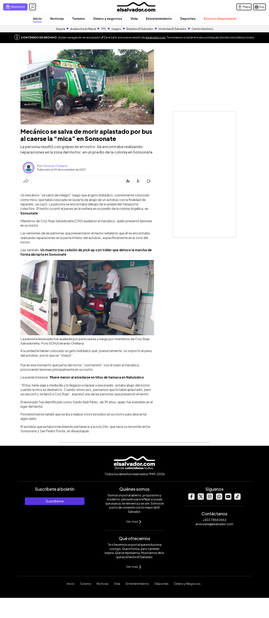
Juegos (116, 28)
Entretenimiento (159, 18)
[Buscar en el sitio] (32, 7)
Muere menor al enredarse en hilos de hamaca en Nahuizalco (97, 377)
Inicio (37, 18)
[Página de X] (200, 499)
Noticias (57, 18)
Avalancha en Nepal (83, 28)
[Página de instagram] (209, 499)
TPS (103, 28)
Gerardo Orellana (55, 166)
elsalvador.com (155, 37)
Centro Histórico (202, 28)
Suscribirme (55, 501)
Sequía (60, 28)
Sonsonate (29, 213)
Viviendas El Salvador (172, 28)
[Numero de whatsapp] (219, 499)
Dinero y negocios (107, 18)
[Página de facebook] (191, 499)
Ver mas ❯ (133, 521)
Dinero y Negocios (187, 583)
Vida (134, 18)
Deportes (187, 18)
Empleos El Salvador (140, 28)
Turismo (78, 18)
